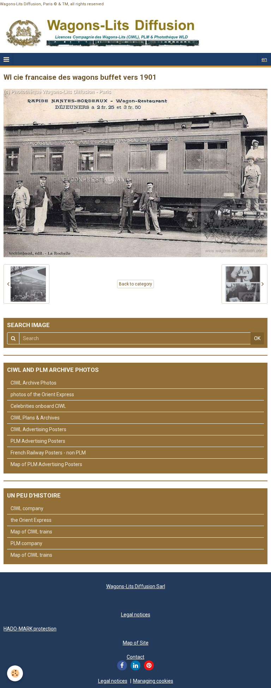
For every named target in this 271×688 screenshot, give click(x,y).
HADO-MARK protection (30, 629)
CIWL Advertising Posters (38, 429)
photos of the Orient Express (42, 394)
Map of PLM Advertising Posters (46, 464)
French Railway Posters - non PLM (48, 452)
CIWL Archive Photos (33, 383)
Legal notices (135, 614)
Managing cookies (153, 681)
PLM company (26, 543)
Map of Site (136, 643)
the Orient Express (31, 520)
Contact (135, 657)
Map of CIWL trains (31, 532)
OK (257, 338)
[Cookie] (15, 673)
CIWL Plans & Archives (35, 418)
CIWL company (27, 508)
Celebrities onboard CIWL (38, 406)
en (264, 59)
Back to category (135, 284)
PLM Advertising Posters (38, 441)
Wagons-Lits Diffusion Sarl (135, 586)
